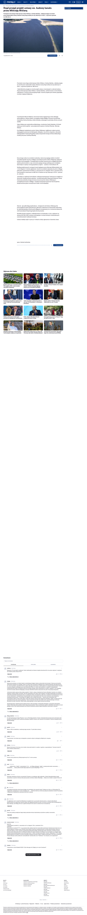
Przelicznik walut (6, 888)
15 (58, 722)
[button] (73, 2)
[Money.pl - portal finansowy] (12, 2)
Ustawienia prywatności (66, 903)
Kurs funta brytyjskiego (7, 890)
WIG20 (65, 884)
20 (61, 770)
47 (58, 780)
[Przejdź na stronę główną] (5, 3)
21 (58, 759)
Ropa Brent (66, 888)
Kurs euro (5, 884)
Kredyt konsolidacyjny (47, 882)
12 (61, 806)
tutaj (27, 912)
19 (58, 838)
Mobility (40, 2)
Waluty (25, 2)
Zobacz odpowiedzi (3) (13, 711)
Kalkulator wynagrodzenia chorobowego (30, 881)
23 (61, 838)
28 (58, 731)
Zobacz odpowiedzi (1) (13, 817)
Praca (46, 2)
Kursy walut (5, 883)
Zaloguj (78, 2)
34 (61, 674)
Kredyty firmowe (46, 893)
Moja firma (32, 2)
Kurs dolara (5, 887)
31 (58, 674)
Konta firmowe (46, 895)
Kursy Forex (66, 887)
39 (61, 759)
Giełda (18, 2)
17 (58, 770)
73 (58, 708)
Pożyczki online (46, 890)
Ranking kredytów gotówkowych (49, 885)
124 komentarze (53, 55)
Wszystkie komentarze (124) (32, 854)
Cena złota (66, 881)
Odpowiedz (9, 674)
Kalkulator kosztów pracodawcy (29, 883)
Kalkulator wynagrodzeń (28, 884)
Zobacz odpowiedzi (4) (13, 840)
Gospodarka (53, 2)
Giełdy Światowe (67, 890)
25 (58, 750)
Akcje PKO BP (66, 883)
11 (61, 708)
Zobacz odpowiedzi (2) (13, 676)
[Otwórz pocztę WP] (70, 2)
